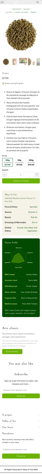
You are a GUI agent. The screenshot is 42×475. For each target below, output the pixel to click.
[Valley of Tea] (21, 2)
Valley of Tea (27, 469)
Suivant (26, 9)
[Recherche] (38, 2)
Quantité (5, 170)
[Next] (38, 35)
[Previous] (3, 35)
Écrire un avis (12, 351)
